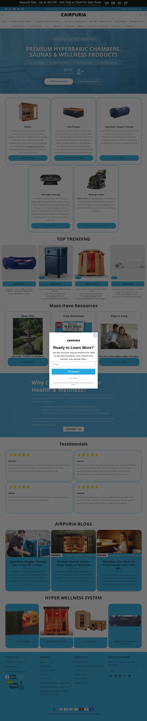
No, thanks (74, 378)
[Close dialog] (95, 335)
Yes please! (73, 371)
